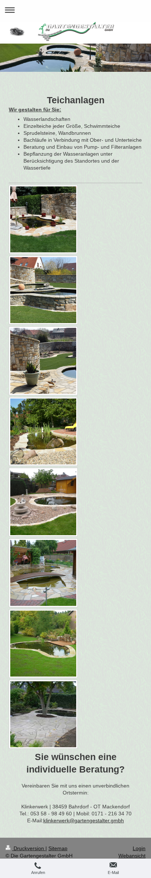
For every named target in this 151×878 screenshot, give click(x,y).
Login (139, 848)
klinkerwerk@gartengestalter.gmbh (83, 820)
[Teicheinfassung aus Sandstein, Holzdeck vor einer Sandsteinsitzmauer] (43, 643)
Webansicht (132, 856)
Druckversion (28, 848)
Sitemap (57, 848)
